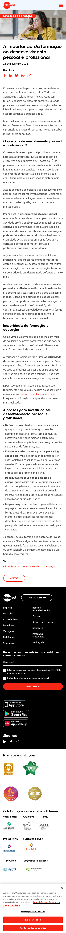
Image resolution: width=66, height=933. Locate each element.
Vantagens (8, 631)
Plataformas (9, 637)
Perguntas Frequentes (38, 635)
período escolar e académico (38, 394)
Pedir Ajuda (38, 642)
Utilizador (8, 613)
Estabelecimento (11, 619)
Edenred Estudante (32, 566)
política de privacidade (39, 670)
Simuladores (9, 643)
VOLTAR (14, 578)
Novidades (38, 628)
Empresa (7, 607)
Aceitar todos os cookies (33, 928)
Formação (50, 566)
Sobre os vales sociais (43, 622)
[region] (33, 908)
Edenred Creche (11, 566)
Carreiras (37, 616)
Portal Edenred (37, 598)
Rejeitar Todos (33, 920)
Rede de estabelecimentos (41, 609)
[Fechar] (62, 888)
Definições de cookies (33, 911)
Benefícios (8, 625)
